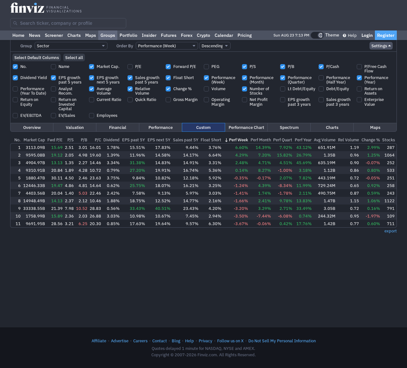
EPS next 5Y (159, 139)
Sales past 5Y (185, 139)
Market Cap (34, 139)
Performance (160, 127)
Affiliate (99, 340)
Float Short (211, 139)
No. (17, 139)
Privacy (205, 340)
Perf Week (238, 139)
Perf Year (303, 139)
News (34, 35)
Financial (117, 127)
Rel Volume (348, 139)
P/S (70, 139)
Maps (90, 35)
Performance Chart (246, 127)
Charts (74, 35)
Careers (140, 340)
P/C (98, 139)
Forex (186, 35)
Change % (371, 139)
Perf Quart (282, 139)
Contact (159, 340)
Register (386, 35)
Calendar (224, 35)
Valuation (75, 127)
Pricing (245, 35)
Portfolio (128, 35)
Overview (32, 127)
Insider (149, 35)
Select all (74, 57)
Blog (176, 340)
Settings (379, 45)
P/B (84, 139)
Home (18, 35)
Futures (168, 35)
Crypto (203, 35)
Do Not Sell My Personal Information (282, 340)
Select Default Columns (36, 57)
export (390, 230)
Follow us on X (230, 340)
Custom (203, 127)
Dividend (111, 139)
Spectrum (289, 127)
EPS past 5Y (133, 139)
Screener (54, 35)
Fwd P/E (55, 139)
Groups (107, 35)
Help (352, 35)
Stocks (388, 139)
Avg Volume (324, 139)
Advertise (119, 340)
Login (367, 35)
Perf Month (261, 139)
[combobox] (68, 23)
